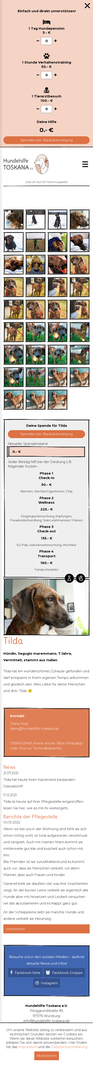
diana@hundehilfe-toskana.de (34, 729)
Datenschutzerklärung (69, 1047)
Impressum (27, 1047)
